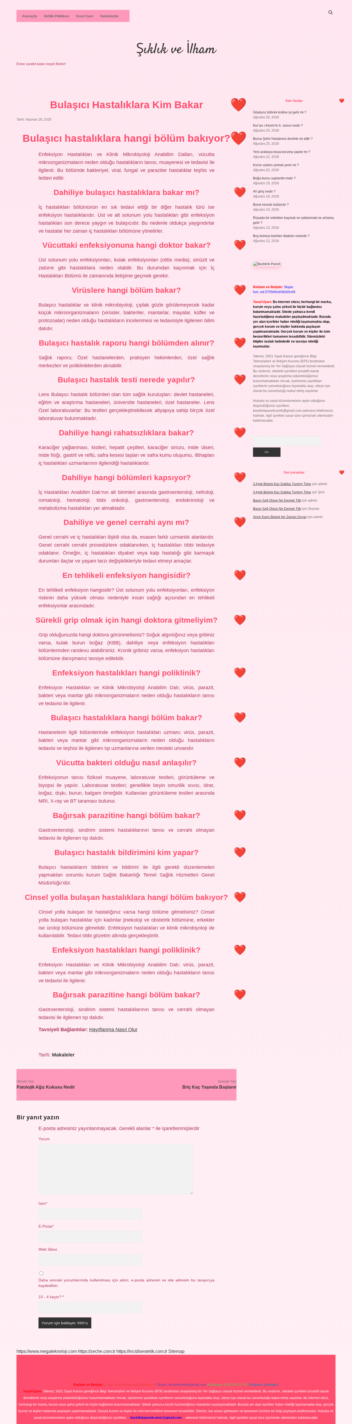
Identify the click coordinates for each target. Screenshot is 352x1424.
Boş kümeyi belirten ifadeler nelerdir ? (281, 236)
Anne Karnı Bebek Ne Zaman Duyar (280, 517)
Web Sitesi (47, 1249)
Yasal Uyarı (85, 16)
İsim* (42, 1204)
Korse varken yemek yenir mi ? (276, 165)
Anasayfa (29, 16)
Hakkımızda (109, 16)
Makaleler (63, 1055)
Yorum (44, 1139)
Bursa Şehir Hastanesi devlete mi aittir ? (283, 139)
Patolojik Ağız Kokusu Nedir (45, 1087)
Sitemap (176, 1351)
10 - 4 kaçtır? (51, 1297)
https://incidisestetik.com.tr (141, 1351)
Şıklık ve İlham (176, 50)
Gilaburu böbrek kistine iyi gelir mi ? (279, 112)
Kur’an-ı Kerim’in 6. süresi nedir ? (278, 125)
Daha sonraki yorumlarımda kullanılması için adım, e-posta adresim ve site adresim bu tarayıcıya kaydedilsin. (126, 1283)
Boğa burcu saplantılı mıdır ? (274, 178)
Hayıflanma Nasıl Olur (113, 1029)
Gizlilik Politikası (56, 16)
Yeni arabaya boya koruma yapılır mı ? (281, 152)
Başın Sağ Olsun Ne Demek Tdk (277, 500)
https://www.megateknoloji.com (46, 1351)
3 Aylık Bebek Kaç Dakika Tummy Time (282, 484)
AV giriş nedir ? (264, 191)
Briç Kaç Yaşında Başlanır (209, 1087)
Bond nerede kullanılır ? (271, 205)
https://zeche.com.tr (96, 1351)
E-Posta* (46, 1226)
